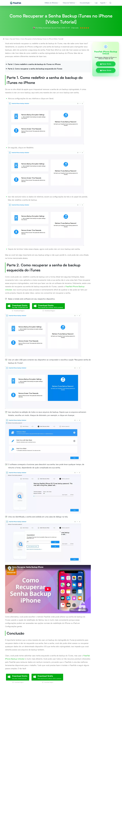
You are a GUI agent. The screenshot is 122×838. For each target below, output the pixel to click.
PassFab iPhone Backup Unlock (105, 52)
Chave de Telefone (69, 3)
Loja (96, 3)
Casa (6, 39)
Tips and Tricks (55, 28)
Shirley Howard (43, 28)
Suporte (102, 3)
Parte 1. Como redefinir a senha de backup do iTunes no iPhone (34, 64)
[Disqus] (61, 710)
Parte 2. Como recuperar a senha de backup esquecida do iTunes (35, 69)
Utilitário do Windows (51, 3)
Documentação (85, 3)
